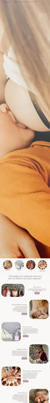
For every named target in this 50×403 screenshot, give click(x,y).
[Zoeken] (44, 2)
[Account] (46, 2)
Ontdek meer (24, 313)
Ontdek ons (37, 293)
